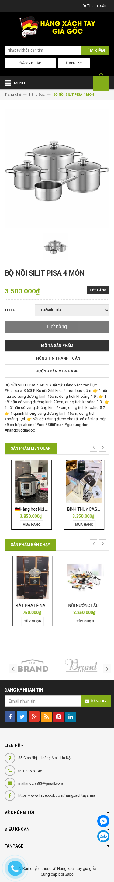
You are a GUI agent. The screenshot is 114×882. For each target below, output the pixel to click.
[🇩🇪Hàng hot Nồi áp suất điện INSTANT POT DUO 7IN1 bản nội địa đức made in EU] (31, 481)
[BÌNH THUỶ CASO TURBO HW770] (83, 481)
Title (10, 310)
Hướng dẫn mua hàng (57, 371)
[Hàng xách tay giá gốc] (57, 29)
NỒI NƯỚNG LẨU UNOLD (89, 605)
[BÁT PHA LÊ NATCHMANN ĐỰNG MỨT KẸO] (31, 577)
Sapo (69, 874)
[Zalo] (103, 836)
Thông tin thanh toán (57, 358)
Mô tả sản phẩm (57, 345)
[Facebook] (103, 821)
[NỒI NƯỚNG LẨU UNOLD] (83, 577)
